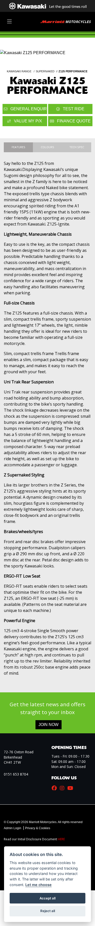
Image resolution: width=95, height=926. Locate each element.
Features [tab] (18, 147)
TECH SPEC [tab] (76, 147)
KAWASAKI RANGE (19, 71)
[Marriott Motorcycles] (65, 21)
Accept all (47, 898)
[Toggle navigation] (9, 22)
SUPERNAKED (45, 71)
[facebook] (55, 788)
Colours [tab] (47, 147)
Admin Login (12, 828)
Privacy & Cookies (37, 828)
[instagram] (63, 788)
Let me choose (38, 885)
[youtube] (71, 788)
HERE (61, 839)
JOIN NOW (49, 724)
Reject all (47, 911)
